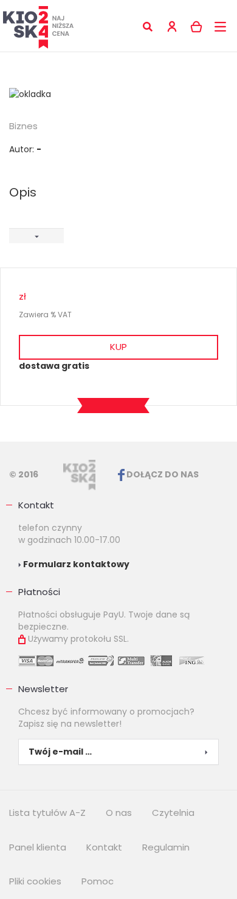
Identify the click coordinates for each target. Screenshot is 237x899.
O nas (119, 812)
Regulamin (166, 847)
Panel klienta (37, 847)
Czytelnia (173, 812)
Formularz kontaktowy (75, 564)
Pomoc (97, 881)
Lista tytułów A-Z (47, 812)
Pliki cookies (35, 881)
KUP (118, 346)
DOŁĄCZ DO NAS (162, 474)
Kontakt (36, 505)
